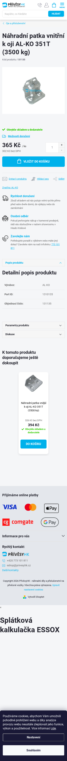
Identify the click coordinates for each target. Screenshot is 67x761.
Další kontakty (10, 570)
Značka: (10, 187)
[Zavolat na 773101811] (39, 5)
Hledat (56, 13)
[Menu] (62, 5)
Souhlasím (33, 750)
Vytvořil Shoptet (36, 596)
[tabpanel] (33, 413)
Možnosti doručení (19, 136)
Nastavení (33, 737)
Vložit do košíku (36, 161)
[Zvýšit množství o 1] (61, 145)
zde (53, 728)
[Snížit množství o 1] (61, 150)
